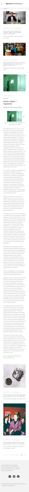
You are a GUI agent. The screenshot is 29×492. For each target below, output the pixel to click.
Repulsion (5, 98)
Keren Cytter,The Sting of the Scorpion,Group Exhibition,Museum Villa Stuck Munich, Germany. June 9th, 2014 (14, 64)
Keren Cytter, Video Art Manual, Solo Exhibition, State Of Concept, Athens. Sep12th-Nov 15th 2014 (12, 32)
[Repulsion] (14, 82)
